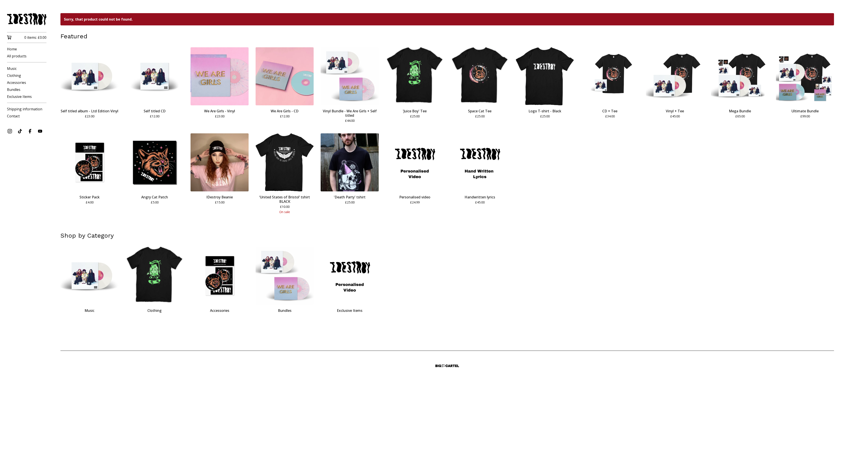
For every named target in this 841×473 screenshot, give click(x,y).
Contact (13, 116)
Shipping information (24, 109)
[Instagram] (10, 131)
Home (12, 49)
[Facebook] (30, 131)
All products (17, 56)
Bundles (13, 89)
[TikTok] (20, 131)
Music (12, 68)
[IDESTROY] (26, 19)
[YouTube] (40, 131)
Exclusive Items (19, 96)
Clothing (14, 75)
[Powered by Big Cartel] (447, 366)
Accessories (16, 82)
